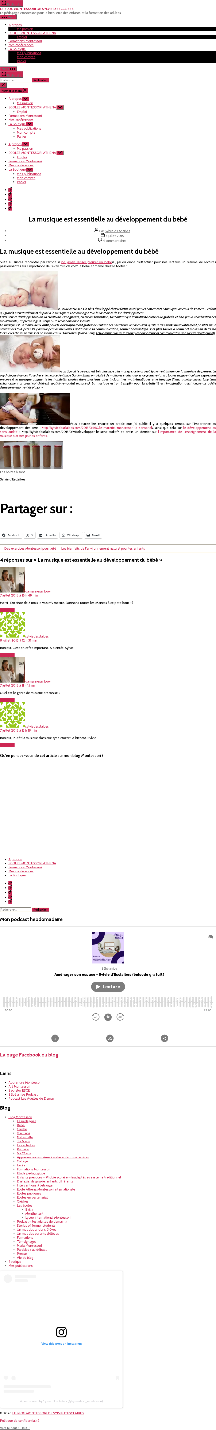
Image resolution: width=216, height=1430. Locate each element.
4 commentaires (114, 241)
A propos (15, 25)
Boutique (15, 1262)
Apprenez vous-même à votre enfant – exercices (53, 1157)
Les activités (26, 1145)
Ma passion (25, 29)
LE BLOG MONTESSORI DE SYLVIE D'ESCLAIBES (37, 9)
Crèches (22, 1201)
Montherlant (34, 1213)
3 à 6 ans (23, 1141)
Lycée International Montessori (47, 1217)
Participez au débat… (32, 1250)
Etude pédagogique (31, 1173)
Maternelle (25, 1137)
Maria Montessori (29, 1246)
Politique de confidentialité (19, 1421)
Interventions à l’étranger (35, 1185)
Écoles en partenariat (32, 1197)
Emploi (22, 37)
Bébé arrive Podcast (23, 1094)
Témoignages (26, 1242)
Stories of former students (36, 1225)
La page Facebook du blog (29, 1055)
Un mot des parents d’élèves (38, 1234)
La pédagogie (26, 1121)
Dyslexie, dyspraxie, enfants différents (45, 1181)
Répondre (7, 610)
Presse (22, 1254)
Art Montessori (19, 1086)
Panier (21, 61)
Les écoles (24, 1205)
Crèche (22, 1129)
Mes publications (29, 53)
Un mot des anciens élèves (36, 1229)
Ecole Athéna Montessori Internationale (46, 1189)
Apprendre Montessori (24, 1082)
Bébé (21, 1125)
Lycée (21, 1165)
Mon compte (26, 57)
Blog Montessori (20, 1117)
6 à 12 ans (24, 1153)
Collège (22, 1161)
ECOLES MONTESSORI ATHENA (32, 33)
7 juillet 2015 (114, 236)
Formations (25, 1238)
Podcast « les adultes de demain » (42, 1221)
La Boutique (17, 49)
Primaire (23, 1149)
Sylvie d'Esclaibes (117, 231)
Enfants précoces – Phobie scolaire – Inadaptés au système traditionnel (69, 1177)
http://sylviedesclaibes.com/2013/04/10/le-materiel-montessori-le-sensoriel (97, 428)
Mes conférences (21, 45)
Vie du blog (25, 1258)
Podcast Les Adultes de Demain (31, 1098)
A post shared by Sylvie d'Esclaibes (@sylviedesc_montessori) (61, 1401)
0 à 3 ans (23, 1133)
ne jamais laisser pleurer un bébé (86, 262)
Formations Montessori (25, 41)
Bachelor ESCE (19, 1090)
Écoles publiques (29, 1193)
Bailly (29, 1209)
